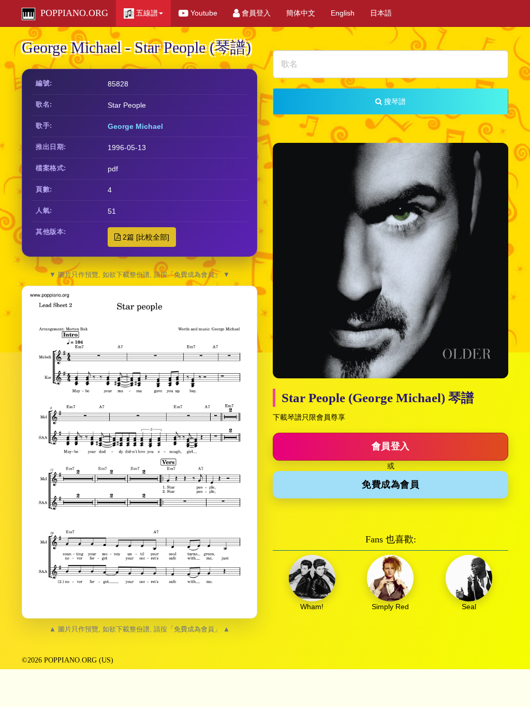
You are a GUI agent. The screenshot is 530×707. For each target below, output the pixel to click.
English (343, 13)
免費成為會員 (390, 484)
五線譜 (146, 13)
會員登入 (255, 13)
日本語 (381, 13)
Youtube (202, 13)
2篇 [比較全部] (145, 237)
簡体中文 (300, 13)
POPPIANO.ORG (71, 13)
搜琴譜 (394, 101)
